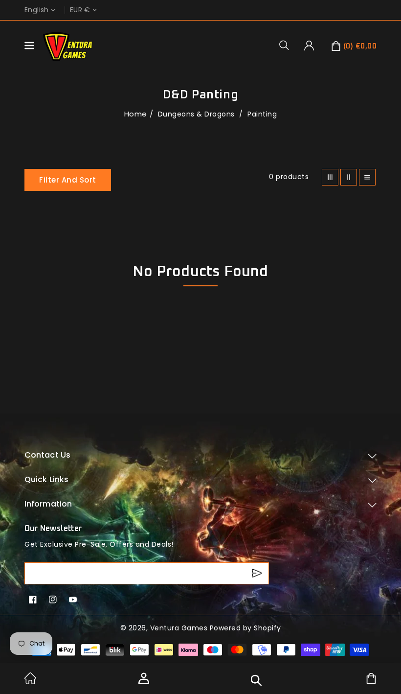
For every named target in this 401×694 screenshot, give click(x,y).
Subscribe (258, 573)
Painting (262, 114)
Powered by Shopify (245, 628)
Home (135, 114)
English (36, 10)
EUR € (80, 10)
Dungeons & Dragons (197, 114)
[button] (287, 45)
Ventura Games (179, 628)
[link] (30, 682)
